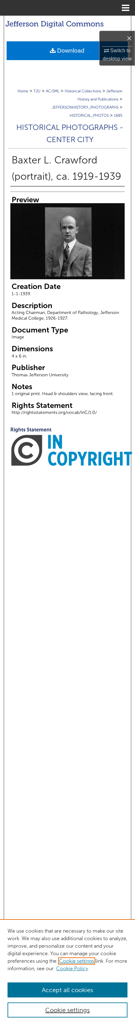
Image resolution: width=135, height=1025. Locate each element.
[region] (67, 972)
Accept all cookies (67, 989)
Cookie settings (76, 961)
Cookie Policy (72, 968)
